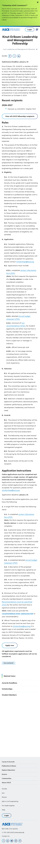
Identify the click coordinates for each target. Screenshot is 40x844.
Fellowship (8, 663)
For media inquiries (8, 805)
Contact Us (5, 836)
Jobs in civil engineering (10, 801)
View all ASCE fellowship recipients (19, 116)
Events (4, 774)
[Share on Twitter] (14, 56)
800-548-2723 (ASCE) (10, 829)
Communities (6, 778)
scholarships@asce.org (25, 262)
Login (29, 29)
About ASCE (6, 782)
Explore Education (8, 770)
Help (3, 810)
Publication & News (9, 766)
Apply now (9, 645)
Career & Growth (8, 762)
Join (3, 793)
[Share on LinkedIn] (18, 56)
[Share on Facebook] (10, 56)
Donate (4, 789)
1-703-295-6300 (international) (13, 832)
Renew (4, 797)
